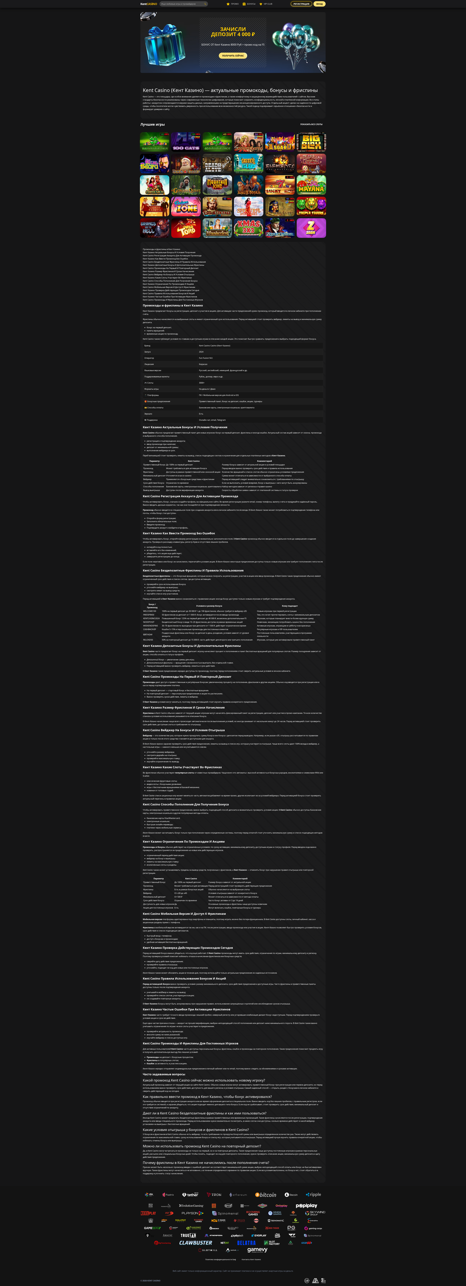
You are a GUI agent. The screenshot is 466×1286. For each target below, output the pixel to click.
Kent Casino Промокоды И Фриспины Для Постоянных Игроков (173, 299)
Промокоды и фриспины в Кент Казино (161, 249)
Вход (319, 3)
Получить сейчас (233, 55)
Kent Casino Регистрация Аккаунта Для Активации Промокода (172, 255)
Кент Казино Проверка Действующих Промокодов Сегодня (171, 290)
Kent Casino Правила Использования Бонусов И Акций (169, 293)
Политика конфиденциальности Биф (220, 1259)
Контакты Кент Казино (251, 1259)
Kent (148, 4)
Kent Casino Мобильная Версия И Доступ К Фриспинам (169, 287)
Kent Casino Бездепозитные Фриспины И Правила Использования (174, 262)
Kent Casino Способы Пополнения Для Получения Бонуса (170, 280)
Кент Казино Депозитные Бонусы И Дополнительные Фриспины (173, 265)
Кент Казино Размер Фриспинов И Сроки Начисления (168, 271)
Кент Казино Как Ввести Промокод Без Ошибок (165, 258)
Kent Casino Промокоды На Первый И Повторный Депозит (171, 268)
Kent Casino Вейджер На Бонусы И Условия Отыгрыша (168, 274)
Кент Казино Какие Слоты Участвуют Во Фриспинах (167, 277)
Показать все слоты (311, 124)
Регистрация (301, 3)
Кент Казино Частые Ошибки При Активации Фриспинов (170, 296)
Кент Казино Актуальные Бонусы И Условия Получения (169, 252)
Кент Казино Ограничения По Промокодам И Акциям (168, 284)
